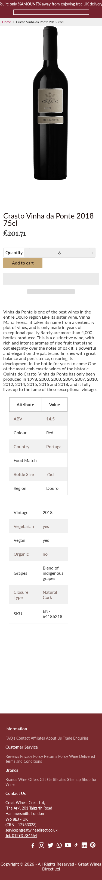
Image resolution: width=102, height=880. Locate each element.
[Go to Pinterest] (92, 846)
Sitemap (74, 779)
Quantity (14, 252)
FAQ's (10, 738)
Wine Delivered (82, 756)
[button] (51, 279)
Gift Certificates (53, 779)
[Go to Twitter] (50, 846)
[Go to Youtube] (67, 846)
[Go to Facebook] (33, 846)
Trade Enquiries (75, 738)
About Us (54, 738)
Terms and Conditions (23, 761)
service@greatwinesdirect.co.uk (31, 830)
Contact (23, 738)
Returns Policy (56, 756)
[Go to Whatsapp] (59, 846)
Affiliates (38, 738)
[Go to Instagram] (41, 846)
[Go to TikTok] (76, 846)
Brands (11, 779)
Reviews (12, 756)
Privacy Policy (31, 756)
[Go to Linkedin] (84, 846)
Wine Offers (28, 779)
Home (6, 22)
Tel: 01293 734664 (21, 835)
